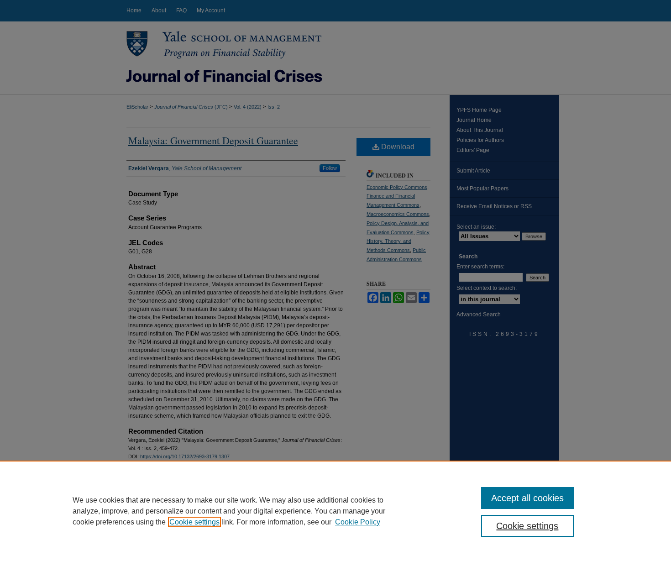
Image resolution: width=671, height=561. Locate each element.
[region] (335, 511)
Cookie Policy (357, 522)
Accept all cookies (527, 498)
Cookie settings (194, 522)
